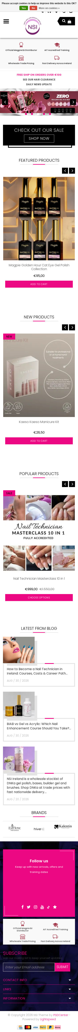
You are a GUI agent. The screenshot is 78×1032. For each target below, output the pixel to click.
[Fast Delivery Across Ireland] (55, 938)
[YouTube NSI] (42, 907)
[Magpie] (63, 829)
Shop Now (39, 138)
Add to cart (39, 284)
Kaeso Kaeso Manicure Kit (39, 422)
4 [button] (44, 114)
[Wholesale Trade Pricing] (22, 938)
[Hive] (15, 829)
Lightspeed (48, 1019)
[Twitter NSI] (29, 907)
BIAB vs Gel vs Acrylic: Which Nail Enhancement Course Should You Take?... (39, 726)
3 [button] (38, 114)
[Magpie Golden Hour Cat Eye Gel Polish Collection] (39, 218)
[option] (39, 102)
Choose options (39, 597)
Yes (24, 8)
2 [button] (32, 114)
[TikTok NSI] (48, 907)
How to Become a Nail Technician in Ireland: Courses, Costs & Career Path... (37, 671)
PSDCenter (60, 1015)
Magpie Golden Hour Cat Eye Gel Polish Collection (39, 267)
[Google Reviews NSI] (55, 907)
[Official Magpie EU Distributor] (22, 926)
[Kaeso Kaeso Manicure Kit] (39, 375)
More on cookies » (49, 8)
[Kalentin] (39, 829)
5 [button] (50, 114)
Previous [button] (5, 102)
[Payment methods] (20, 1027)
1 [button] (26, 114)
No (33, 8)
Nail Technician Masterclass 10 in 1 (39, 579)
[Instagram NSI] (35, 907)
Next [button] (73, 102)
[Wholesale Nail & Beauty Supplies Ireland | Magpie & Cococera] (32, 26)
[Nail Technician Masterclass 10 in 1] (39, 532)
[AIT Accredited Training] (55, 926)
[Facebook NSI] (22, 907)
